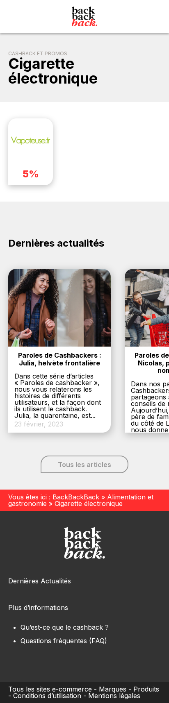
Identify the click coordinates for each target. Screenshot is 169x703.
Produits (146, 689)
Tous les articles (84, 464)
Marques (112, 689)
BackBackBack (76, 497)
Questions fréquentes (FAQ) (64, 641)
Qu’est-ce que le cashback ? (65, 627)
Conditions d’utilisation (47, 696)
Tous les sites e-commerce (50, 689)
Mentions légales (114, 696)
